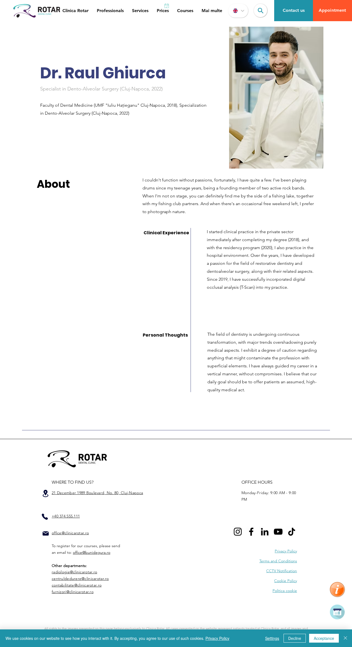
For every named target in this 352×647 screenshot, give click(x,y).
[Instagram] (237, 531)
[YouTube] (278, 531)
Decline (294, 638)
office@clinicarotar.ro (70, 532)
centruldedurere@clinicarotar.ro (80, 578)
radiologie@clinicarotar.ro (74, 571)
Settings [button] (272, 638)
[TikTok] (291, 531)
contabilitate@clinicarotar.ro (76, 585)
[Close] (345, 638)
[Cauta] (260, 10)
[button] (75, 11)
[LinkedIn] (264, 531)
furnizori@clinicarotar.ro (73, 591)
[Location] (45, 493)
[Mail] (45, 533)
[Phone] (44, 516)
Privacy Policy (217, 638)
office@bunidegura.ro (91, 552)
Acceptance (324, 638)
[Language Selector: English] (238, 11)
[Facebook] (251, 531)
